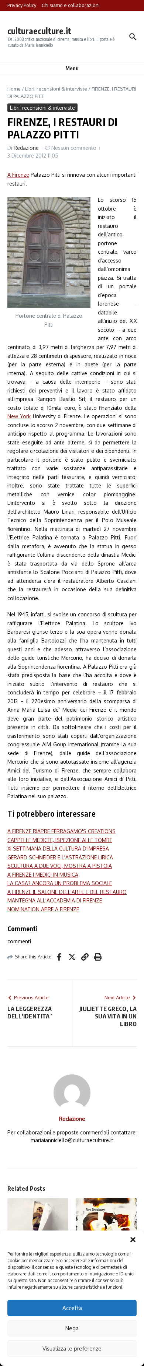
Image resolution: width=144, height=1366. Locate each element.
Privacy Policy (21, 5)
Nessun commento (73, 148)
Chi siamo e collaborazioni (71, 5)
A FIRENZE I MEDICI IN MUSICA (42, 875)
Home (14, 89)
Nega (72, 1328)
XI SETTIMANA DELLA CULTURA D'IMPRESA (58, 848)
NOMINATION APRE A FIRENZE (43, 909)
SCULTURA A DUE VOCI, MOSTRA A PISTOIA (59, 866)
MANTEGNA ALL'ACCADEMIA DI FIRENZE (54, 900)
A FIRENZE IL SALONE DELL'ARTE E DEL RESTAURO (67, 892)
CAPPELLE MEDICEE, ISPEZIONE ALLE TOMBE (59, 840)
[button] (133, 1239)
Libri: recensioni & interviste (56, 89)
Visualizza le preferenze (72, 1348)
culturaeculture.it (39, 30)
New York (19, 416)
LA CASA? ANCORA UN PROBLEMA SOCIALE (59, 883)
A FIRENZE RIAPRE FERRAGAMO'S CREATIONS (61, 831)
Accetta (72, 1308)
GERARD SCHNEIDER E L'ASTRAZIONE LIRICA (60, 857)
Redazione (26, 148)
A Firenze (18, 175)
